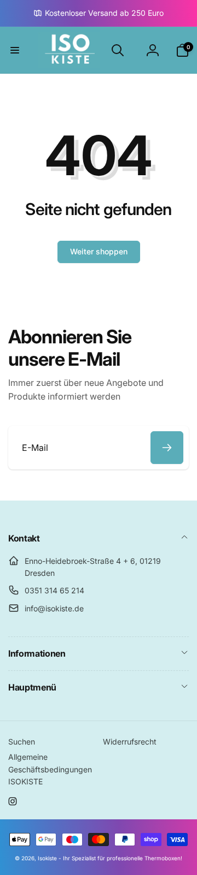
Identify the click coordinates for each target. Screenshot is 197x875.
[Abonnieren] (166, 447)
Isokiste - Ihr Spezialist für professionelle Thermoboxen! (110, 858)
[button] (15, 50)
